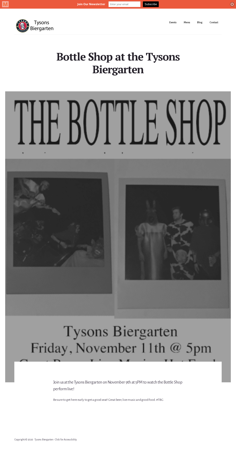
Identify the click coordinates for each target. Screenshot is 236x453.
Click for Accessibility (66, 439)
